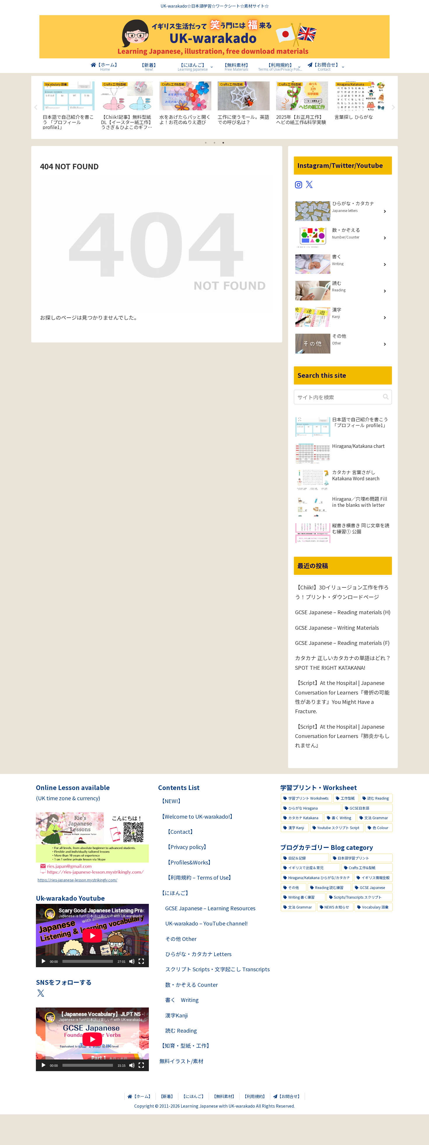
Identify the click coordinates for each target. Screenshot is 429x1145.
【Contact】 (180, 831)
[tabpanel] (68, 106)
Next (393, 107)
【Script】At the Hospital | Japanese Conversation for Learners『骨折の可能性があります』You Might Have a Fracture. (342, 697)
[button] (386, 397)
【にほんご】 (175, 893)
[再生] (43, 961)
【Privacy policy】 (187, 846)
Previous (36, 107)
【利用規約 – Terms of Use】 (199, 877)
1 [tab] (206, 143)
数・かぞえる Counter (191, 984)
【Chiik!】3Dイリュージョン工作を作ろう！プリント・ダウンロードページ (342, 591)
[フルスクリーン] (141, 961)
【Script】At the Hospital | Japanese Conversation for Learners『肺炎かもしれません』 (342, 736)
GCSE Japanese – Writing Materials (337, 627)
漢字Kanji (176, 1015)
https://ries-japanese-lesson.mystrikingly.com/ (77, 880)
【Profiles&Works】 (189, 862)
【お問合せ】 (289, 1096)
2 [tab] (214, 143)
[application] (92, 935)
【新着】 (167, 1096)
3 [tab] (223, 143)
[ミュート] (132, 961)
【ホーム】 (142, 1096)
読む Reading (181, 1030)
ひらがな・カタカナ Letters (198, 954)
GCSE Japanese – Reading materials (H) (342, 612)
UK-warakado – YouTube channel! (206, 923)
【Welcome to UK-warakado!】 (197, 816)
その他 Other (180, 938)
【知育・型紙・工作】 (185, 1045)
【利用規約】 (255, 1096)
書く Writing (182, 999)
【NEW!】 (171, 801)
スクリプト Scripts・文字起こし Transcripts (217, 969)
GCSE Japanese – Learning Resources (210, 908)
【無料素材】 (224, 1096)
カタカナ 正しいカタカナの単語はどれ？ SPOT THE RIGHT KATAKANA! (343, 662)
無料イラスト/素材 (181, 1061)
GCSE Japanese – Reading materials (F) (342, 642)
